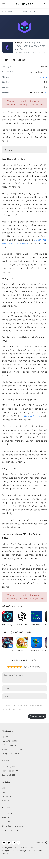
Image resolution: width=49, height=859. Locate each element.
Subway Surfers (31, 416)
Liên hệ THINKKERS (9, 741)
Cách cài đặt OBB (8, 775)
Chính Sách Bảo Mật (10, 745)
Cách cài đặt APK (8, 767)
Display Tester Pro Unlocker (13, 826)
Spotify (5, 788)
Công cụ (24, 11)
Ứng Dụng (15, 11)
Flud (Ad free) (7, 822)
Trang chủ (6, 11)
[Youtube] (14, 843)
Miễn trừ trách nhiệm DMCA (13, 749)
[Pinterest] (18, 843)
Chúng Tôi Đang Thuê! (10, 754)
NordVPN (5, 818)
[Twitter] (9, 843)
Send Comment (37, 716)
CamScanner (7, 796)
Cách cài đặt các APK (10, 771)
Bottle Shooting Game (10, 830)
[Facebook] (4, 843)
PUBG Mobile (8, 243)
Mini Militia (22, 243)
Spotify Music (7, 813)
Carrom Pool (40, 240)
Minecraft (5, 800)
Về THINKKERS (7, 737)
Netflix (4, 792)
